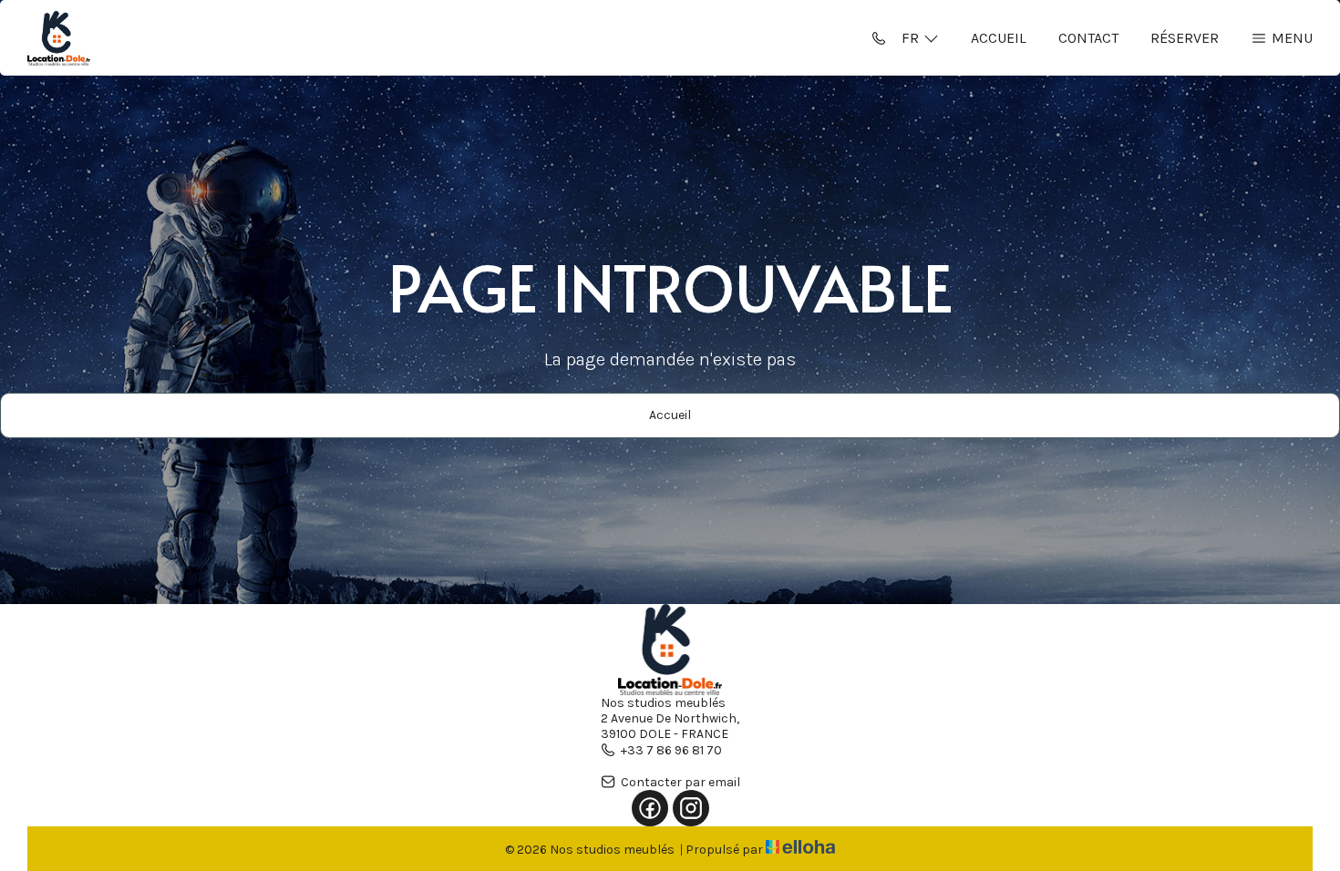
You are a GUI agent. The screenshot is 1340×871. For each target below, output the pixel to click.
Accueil (998, 37)
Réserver (1184, 37)
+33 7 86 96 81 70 (671, 750)
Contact (1088, 37)
